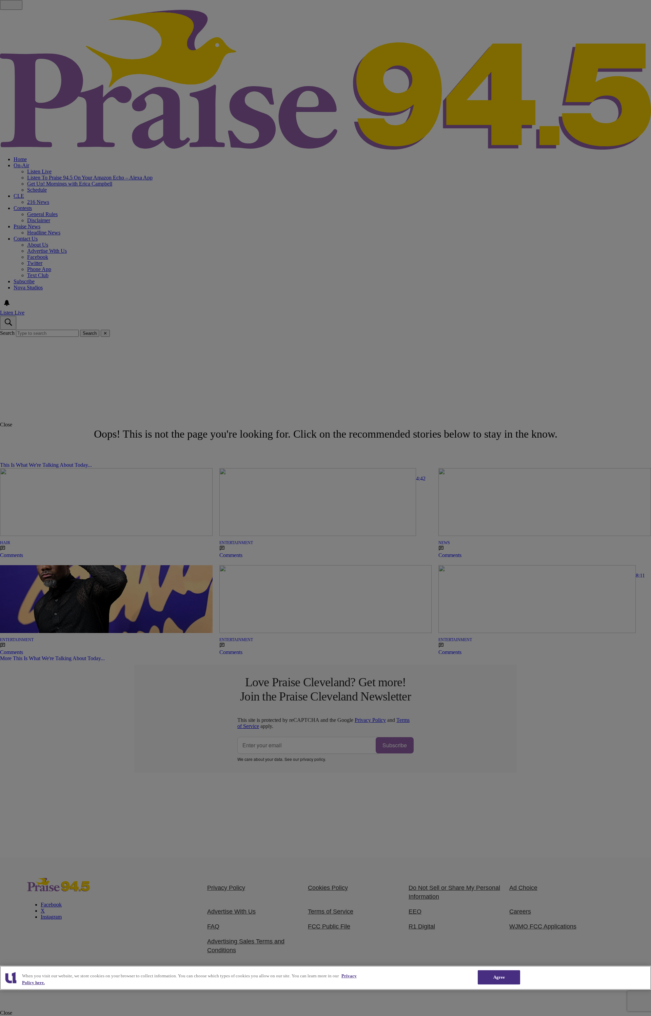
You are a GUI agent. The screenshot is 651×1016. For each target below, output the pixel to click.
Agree (499, 977)
